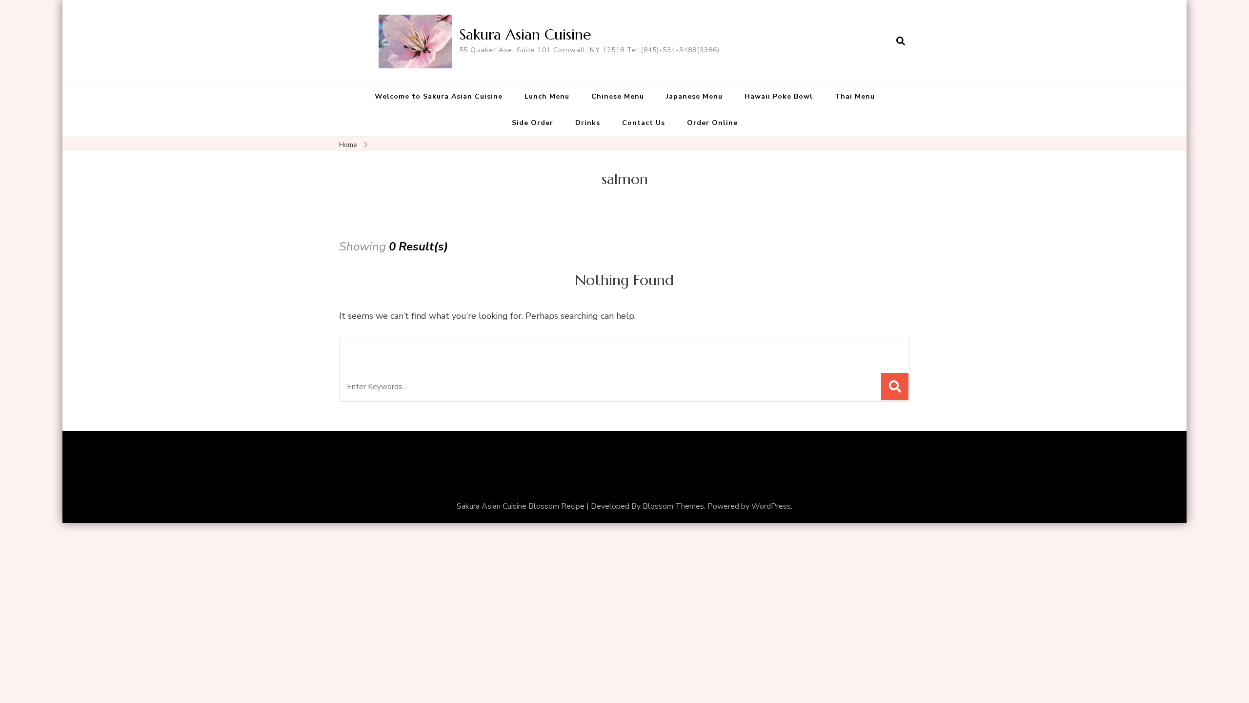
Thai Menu (855, 96)
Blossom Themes (673, 506)
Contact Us (643, 122)
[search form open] (900, 41)
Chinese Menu (617, 96)
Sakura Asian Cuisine (525, 34)
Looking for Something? (418, 350)
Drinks (587, 122)
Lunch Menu (546, 96)
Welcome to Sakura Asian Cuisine (439, 96)
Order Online (712, 122)
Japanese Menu (694, 96)
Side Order (532, 122)
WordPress (771, 506)
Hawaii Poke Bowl (779, 96)
